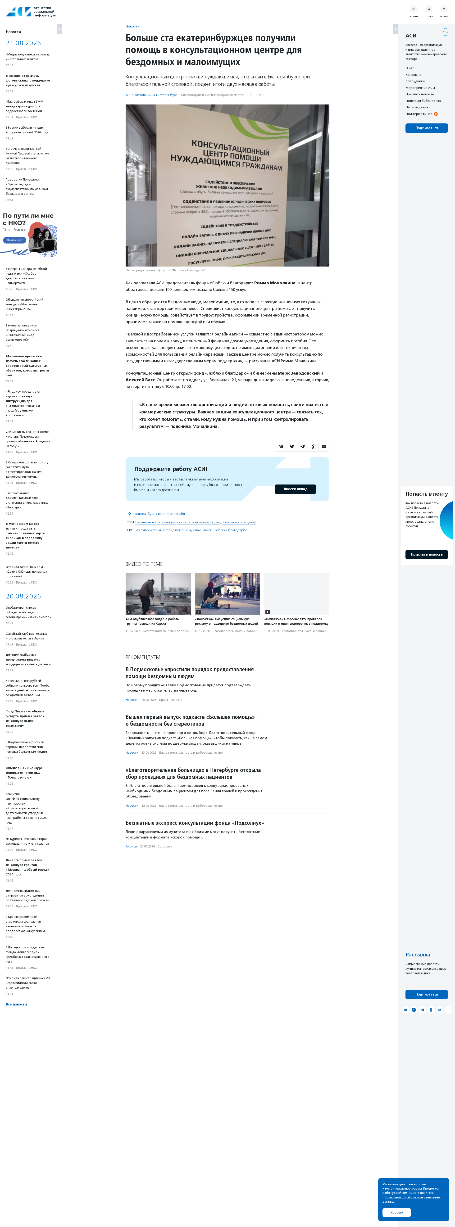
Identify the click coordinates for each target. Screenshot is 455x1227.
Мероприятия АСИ (420, 88)
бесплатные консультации (155, 522)
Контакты (413, 75)
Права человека (170, 700)
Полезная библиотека (423, 101)
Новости (133, 26)
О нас (409, 68)
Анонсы (131, 846)
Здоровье (165, 846)
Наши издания (416, 107)
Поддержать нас (418, 114)
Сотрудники (415, 81)
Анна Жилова (136, 95)
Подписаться (426, 128)
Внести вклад (295, 489)
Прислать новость (419, 94)
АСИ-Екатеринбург (162, 95)
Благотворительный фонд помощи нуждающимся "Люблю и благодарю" (191, 530)
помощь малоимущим (239, 522)
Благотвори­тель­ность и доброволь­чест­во (212, 95)
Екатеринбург (144, 514)
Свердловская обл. (171, 514)
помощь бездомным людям (198, 522)
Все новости (16, 1004)
